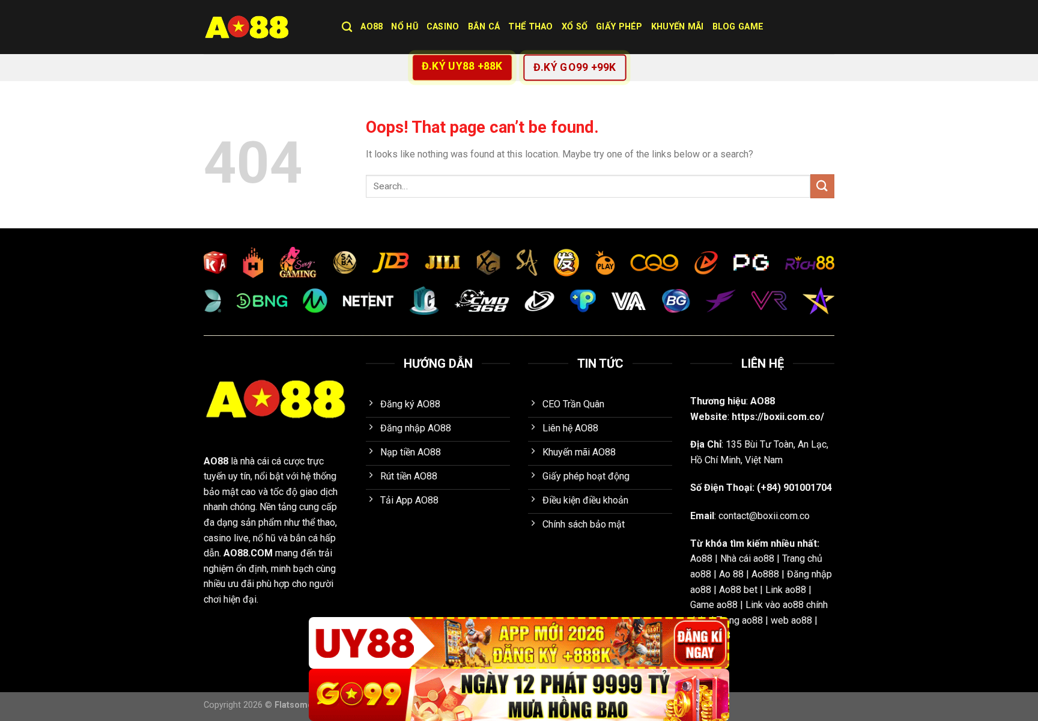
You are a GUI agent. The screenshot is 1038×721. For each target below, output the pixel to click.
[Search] (347, 27)
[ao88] (264, 27)
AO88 (371, 27)
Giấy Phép (619, 27)
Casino (443, 27)
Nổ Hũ (404, 27)
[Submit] (822, 186)
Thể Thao (530, 27)
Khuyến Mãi (677, 27)
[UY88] (519, 643)
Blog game (738, 27)
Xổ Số (574, 27)
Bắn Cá (484, 27)
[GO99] (519, 695)
